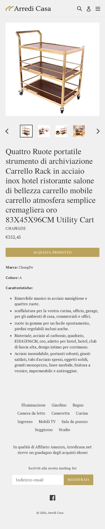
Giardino (59, 405)
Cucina (82, 413)
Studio (64, 429)
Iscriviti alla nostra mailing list (52, 468)
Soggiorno (44, 429)
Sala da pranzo (75, 421)
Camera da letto (31, 413)
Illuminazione (33, 405)
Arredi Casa (55, 513)
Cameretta (60, 413)
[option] (26, 131)
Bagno (78, 405)
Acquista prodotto (52, 252)
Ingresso (25, 421)
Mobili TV (47, 421)
